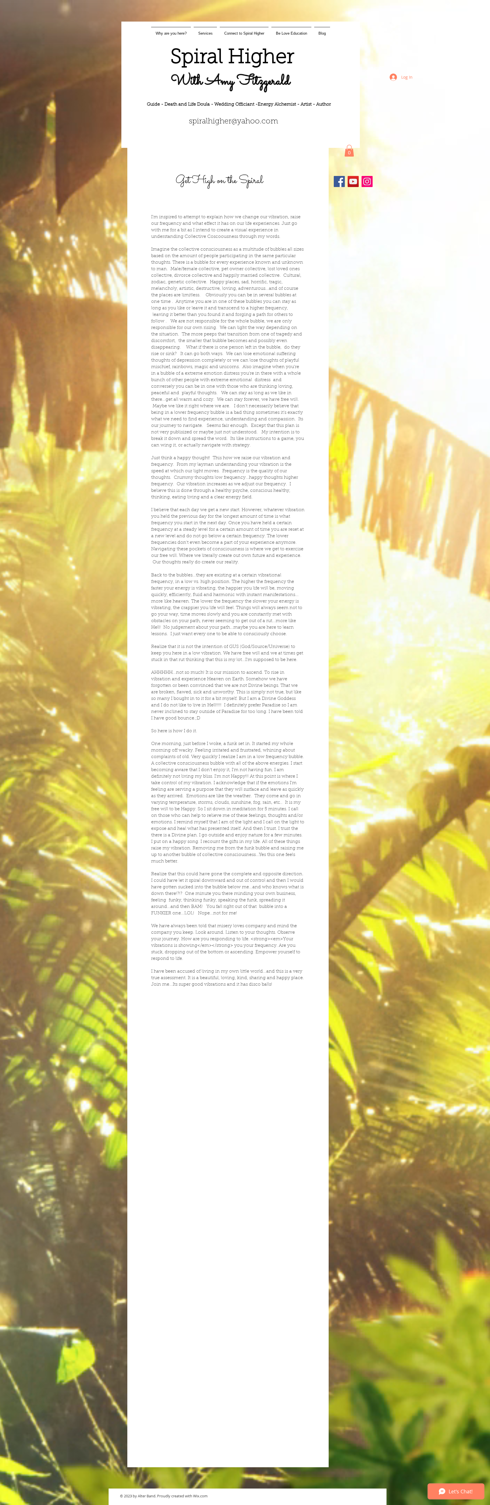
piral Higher (237, 58)
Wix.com (200, 1495)
